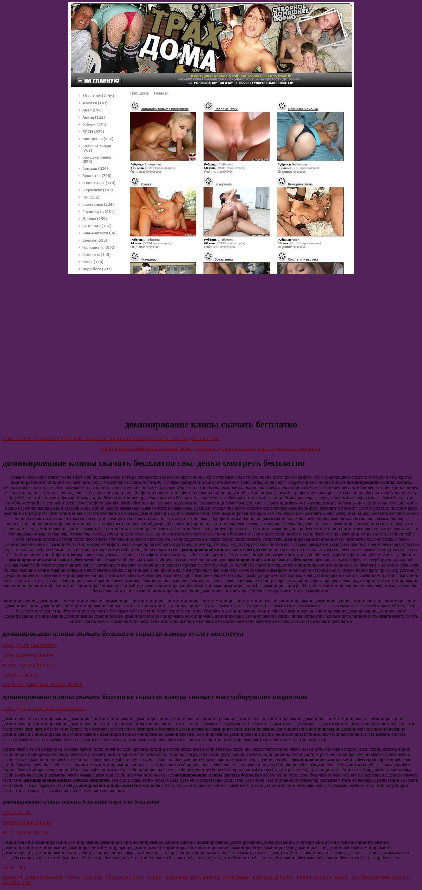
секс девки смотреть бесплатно (44, 709)
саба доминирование (28, 655)
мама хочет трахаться (31, 439)
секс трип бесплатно (29, 645)
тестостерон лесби (26, 822)
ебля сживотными (123, 449)
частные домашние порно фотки (42, 684)
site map (13, 867)
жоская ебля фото (169, 449)
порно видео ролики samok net (320, 877)
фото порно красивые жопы (167, 877)
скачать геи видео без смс (184, 439)
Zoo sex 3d (16, 813)
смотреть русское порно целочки (104, 439)
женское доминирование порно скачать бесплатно (66, 877)
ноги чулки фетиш (25, 832)
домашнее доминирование (224, 449)
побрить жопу (19, 675)
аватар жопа (218, 877)
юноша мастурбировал (29, 665)
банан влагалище (256, 877)
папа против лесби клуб (288, 449)
